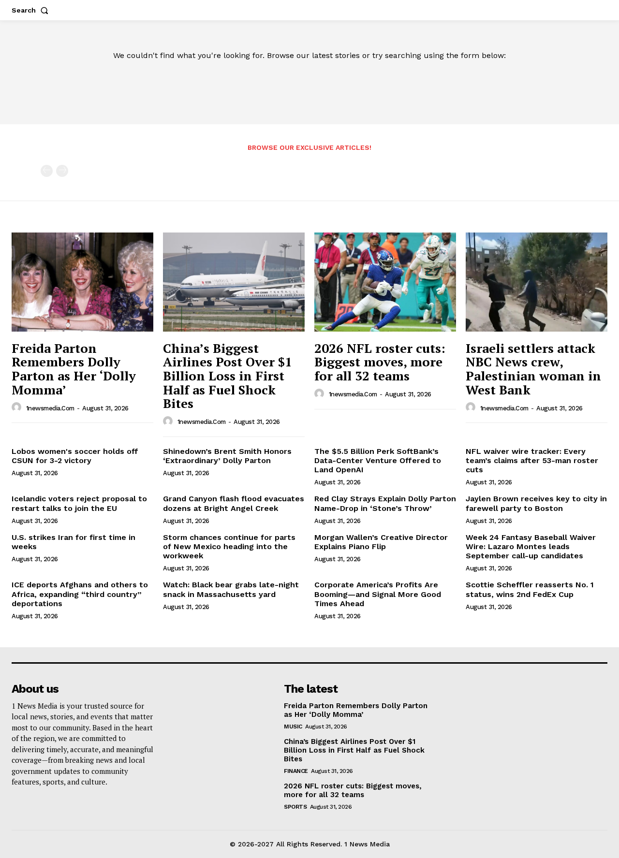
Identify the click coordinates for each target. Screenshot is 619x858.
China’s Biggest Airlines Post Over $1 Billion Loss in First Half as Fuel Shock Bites (227, 375)
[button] (32, 10)
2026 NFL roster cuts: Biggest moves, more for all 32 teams (379, 362)
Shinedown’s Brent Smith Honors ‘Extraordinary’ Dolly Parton (227, 456)
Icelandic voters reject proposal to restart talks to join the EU (79, 503)
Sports (295, 806)
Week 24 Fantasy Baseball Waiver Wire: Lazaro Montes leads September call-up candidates (531, 546)
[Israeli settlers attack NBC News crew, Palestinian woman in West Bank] (536, 282)
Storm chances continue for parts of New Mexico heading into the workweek (229, 546)
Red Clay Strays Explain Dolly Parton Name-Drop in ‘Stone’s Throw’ (385, 503)
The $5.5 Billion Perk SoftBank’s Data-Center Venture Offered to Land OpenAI (377, 460)
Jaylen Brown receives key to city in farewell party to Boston (536, 503)
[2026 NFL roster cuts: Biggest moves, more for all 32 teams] (385, 282)
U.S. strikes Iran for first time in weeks (73, 542)
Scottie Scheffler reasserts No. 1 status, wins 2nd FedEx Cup (530, 589)
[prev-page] (47, 171)
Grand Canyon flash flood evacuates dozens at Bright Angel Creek (233, 503)
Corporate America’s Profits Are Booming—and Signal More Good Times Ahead (377, 594)
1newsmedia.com (50, 408)
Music (293, 726)
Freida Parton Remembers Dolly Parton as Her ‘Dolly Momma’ (74, 369)
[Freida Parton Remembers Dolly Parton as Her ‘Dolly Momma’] (82, 282)
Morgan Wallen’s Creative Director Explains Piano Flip (381, 542)
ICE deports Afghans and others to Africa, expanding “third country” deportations (80, 594)
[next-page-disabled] (62, 171)
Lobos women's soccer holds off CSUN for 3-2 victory (75, 456)
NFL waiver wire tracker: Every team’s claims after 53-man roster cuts (532, 460)
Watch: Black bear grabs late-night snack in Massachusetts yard (231, 589)
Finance (296, 771)
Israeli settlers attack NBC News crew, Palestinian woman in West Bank (533, 369)
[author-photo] (18, 407)
